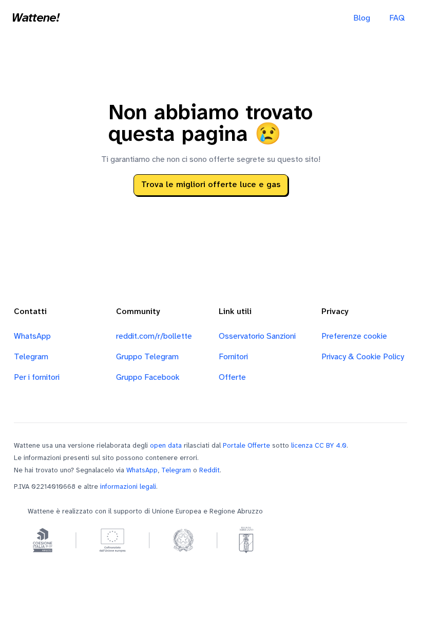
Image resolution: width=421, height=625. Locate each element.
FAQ (397, 18)
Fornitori (233, 357)
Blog (361, 18)
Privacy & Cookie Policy (362, 357)
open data (166, 445)
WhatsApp (32, 336)
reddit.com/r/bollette (154, 336)
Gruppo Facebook (148, 377)
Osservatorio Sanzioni (257, 336)
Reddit (209, 470)
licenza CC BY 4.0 (319, 445)
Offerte (232, 377)
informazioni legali (128, 486)
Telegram (31, 357)
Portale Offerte (246, 445)
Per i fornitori (37, 377)
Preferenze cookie (354, 336)
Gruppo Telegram (147, 357)
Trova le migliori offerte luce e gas (210, 184)
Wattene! (35, 18)
